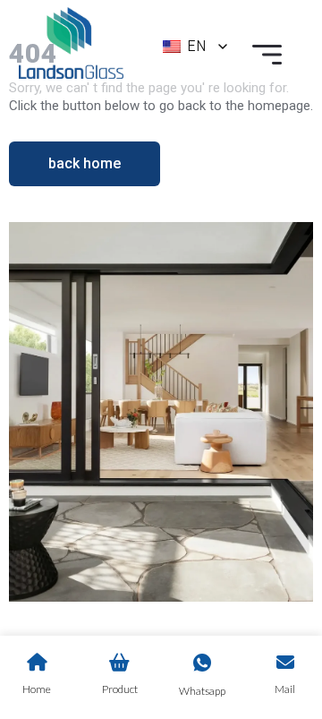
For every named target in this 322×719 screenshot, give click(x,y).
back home (84, 163)
